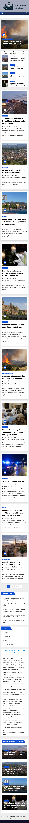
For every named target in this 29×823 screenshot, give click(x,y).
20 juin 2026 (7, 437)
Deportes (5, 216)
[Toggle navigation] (14, 13)
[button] (26, 13)
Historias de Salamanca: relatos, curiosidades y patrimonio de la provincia (12, 564)
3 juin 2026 (7, 518)
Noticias (5, 53)
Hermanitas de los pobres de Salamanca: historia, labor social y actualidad (13, 432)
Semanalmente (14, 53)
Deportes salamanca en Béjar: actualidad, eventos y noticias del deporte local (18, 76)
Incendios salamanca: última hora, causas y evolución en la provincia (14, 378)
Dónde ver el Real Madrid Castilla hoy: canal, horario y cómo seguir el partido (13, 513)
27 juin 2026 (7, 383)
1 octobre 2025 (8, 45)
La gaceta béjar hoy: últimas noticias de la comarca (13, 771)
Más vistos (23, 53)
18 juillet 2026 (8, 227)
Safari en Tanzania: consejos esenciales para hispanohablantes (13, 43)
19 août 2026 (7, 126)
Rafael (17, 45)
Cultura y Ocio (6, 559)
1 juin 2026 (7, 569)
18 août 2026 (7, 175)
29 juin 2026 (7, 330)
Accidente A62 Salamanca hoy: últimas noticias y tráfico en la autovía (17, 60)
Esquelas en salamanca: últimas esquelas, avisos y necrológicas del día (17, 85)
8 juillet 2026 (8, 278)
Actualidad (12, 56)
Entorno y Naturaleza (7, 39)
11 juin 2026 (7, 486)
